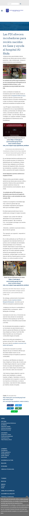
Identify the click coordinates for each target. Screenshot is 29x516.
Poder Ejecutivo (5, 453)
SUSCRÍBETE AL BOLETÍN (8, 493)
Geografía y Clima (6, 434)
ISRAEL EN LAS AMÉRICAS (7, 490)
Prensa (3, 486)
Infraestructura (5, 438)
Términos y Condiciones (7, 496)
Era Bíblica (4, 424)
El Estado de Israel (6, 430)
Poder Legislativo (6, 452)
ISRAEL (3, 418)
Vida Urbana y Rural (6, 439)
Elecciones (4, 457)
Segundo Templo (5, 426)
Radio (2, 487)
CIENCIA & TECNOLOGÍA (7, 469)
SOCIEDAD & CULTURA (7, 460)
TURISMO (3, 478)
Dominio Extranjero (6, 428)
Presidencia (4, 450)
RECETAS (3, 481)
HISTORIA (3, 421)
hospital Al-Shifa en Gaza (18, 95)
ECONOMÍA (4, 466)
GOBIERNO (4, 448)
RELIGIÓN (3, 463)
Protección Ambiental (7, 436)
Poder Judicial (5, 455)
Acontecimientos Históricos (8, 423)
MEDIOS (3, 484)
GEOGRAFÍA (4, 433)
